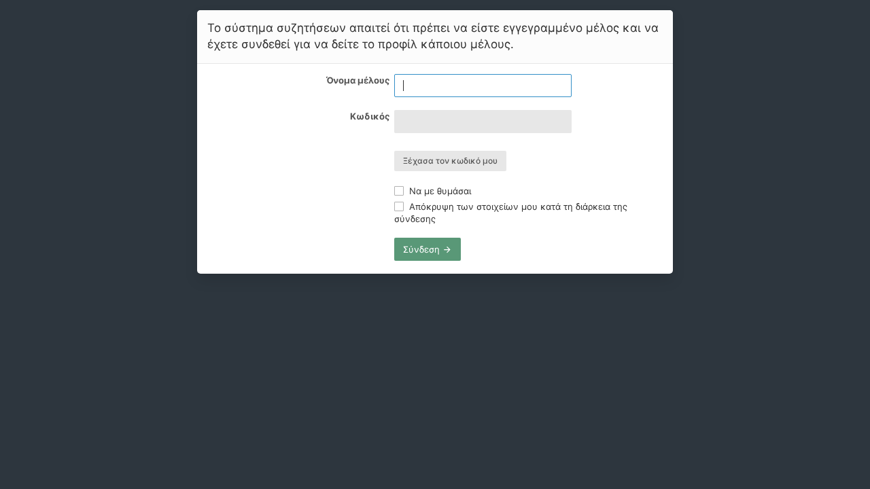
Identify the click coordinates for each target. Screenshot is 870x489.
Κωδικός (369, 116)
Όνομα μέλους (357, 80)
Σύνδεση (422, 249)
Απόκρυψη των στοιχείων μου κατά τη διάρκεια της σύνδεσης (510, 212)
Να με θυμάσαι (438, 190)
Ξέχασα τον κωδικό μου (450, 161)
